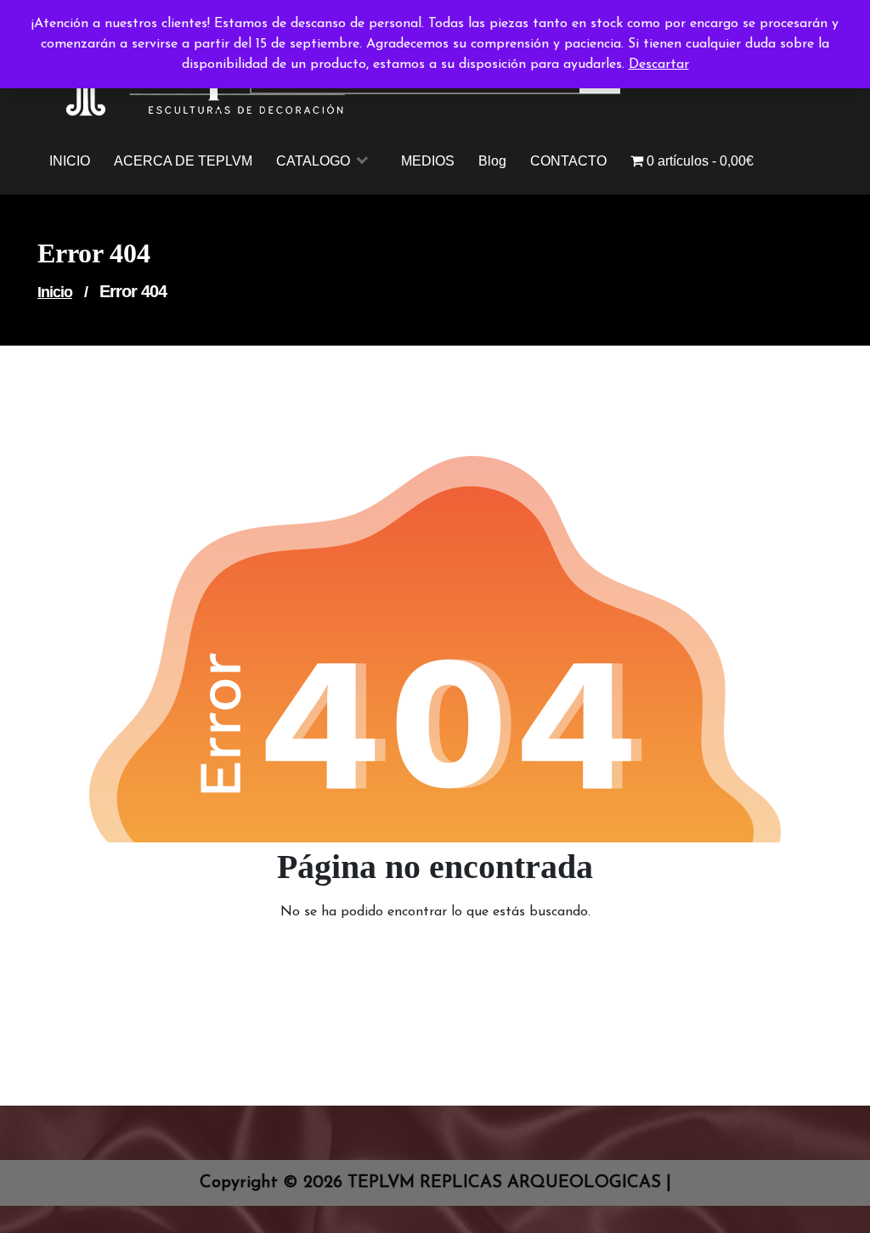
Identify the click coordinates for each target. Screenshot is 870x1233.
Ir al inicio (425, 959)
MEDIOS (428, 161)
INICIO (69, 161)
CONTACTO (568, 161)
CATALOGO (313, 161)
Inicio (54, 292)
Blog (492, 161)
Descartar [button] (659, 64)
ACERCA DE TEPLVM (183, 161)
